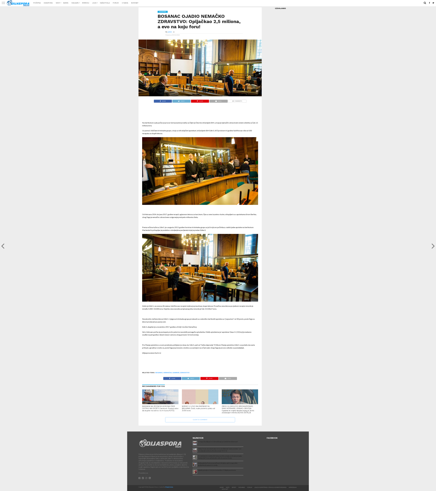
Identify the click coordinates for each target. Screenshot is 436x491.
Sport (234, 487)
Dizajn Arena (169, 487)
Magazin (75, 3)
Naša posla (105, 3)
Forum (116, 3)
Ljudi (94, 3)
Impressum (293, 487)
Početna (37, 3)
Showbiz (241, 487)
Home (222, 487)
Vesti (58, 3)
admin (170, 32)
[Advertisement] (200, 113)
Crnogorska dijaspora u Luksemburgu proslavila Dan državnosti (218, 442)
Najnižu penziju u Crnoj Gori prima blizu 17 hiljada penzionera (217, 470)
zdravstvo (185, 372)
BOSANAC (159, 372)
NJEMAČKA (168, 372)
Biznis (65, 3)
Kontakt (134, 3)
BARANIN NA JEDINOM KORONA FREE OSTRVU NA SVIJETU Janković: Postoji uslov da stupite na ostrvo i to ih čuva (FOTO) (160, 408)
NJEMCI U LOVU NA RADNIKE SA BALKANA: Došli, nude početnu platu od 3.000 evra (198, 408)
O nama (125, 3)
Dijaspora (48, 3)
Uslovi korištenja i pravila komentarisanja (270, 487)
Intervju (85, 3)
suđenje (175, 372)
